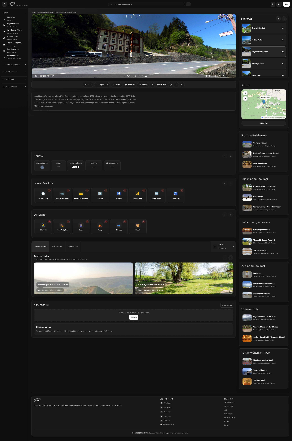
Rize (51, 12)
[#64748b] (42, 167)
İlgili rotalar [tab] (73, 246)
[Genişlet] (176, 84)
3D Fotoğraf (228, 406)
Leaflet (265, 117)
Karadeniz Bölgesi (43, 12)
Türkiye (34, 12)
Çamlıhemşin (59, 12)
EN (279, 4)
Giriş (286, 4)
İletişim (226, 425)
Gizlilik (226, 421)
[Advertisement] (133, 130)
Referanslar (228, 414)
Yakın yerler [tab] (57, 246)
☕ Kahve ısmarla (167, 424)
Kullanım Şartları (230, 417)
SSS (225, 410)
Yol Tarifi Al (263, 123)
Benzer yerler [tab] (40, 246)
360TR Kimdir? (229, 402)
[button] (263, 102)
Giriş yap (134, 317)
